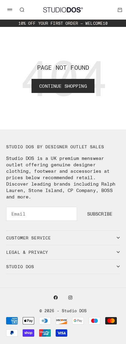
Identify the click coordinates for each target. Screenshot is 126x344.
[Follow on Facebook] (55, 297)
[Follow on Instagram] (70, 297)
